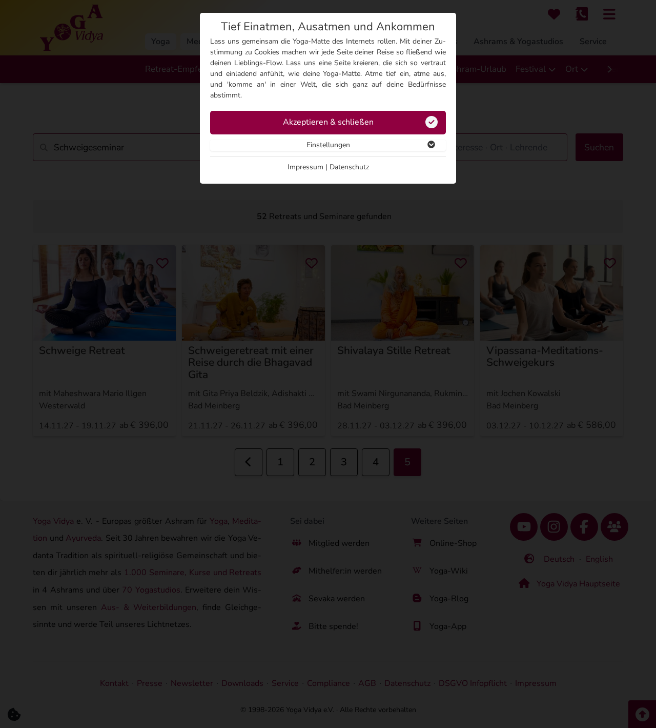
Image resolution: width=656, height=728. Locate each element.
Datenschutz (349, 167)
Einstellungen (328, 145)
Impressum (305, 167)
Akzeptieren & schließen (328, 122)
